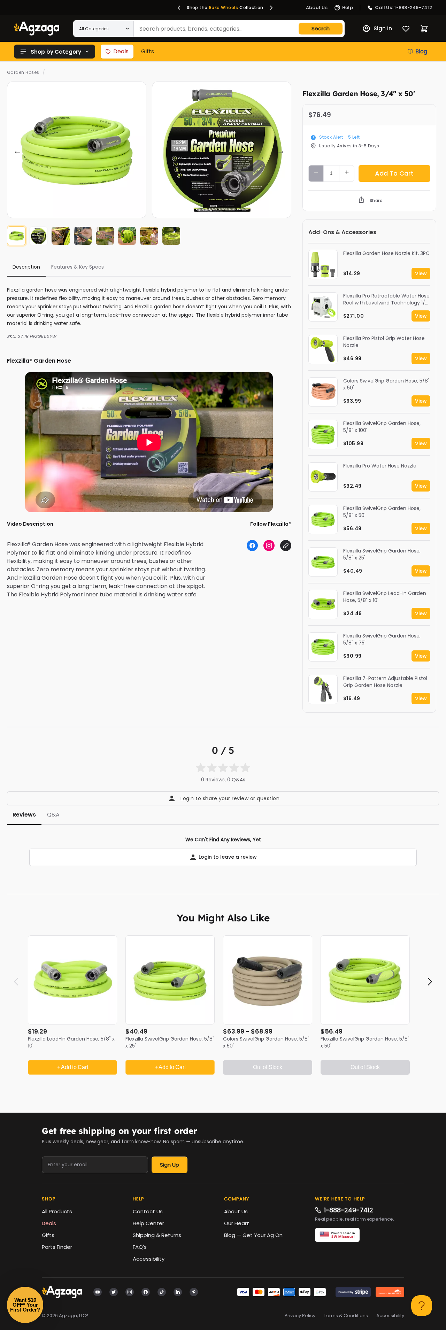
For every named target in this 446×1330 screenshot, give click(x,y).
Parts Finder (57, 1247)
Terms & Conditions (346, 1316)
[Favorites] (406, 28)
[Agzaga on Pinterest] (193, 1291)
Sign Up (169, 1164)
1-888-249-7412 (348, 1210)
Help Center (148, 1223)
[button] (179, 7)
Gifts (147, 51)
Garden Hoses (23, 72)
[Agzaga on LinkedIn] (177, 1291)
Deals (121, 51)
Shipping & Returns (157, 1235)
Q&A (53, 815)
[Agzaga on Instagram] (129, 1291)
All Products (57, 1211)
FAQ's (140, 1247)
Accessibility (148, 1258)
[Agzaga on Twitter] (113, 1291)
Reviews (24, 815)
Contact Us (148, 1211)
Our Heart (236, 1223)
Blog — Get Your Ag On (253, 1235)
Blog (421, 51)
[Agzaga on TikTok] (161, 1291)
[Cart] (424, 28)
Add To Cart (394, 173)
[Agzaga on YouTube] (97, 1291)
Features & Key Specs (77, 266)
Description (26, 266)
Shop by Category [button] (56, 51)
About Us (236, 1211)
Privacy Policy (300, 1316)
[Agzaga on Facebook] (145, 1291)
